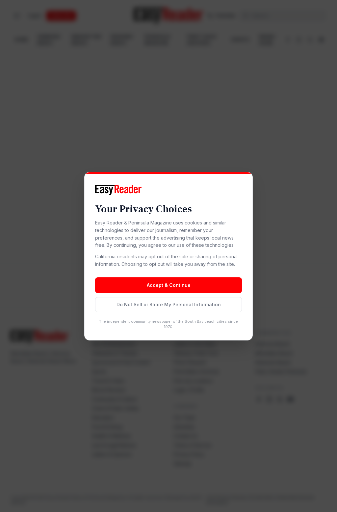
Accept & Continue (169, 285)
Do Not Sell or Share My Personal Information (169, 304)
